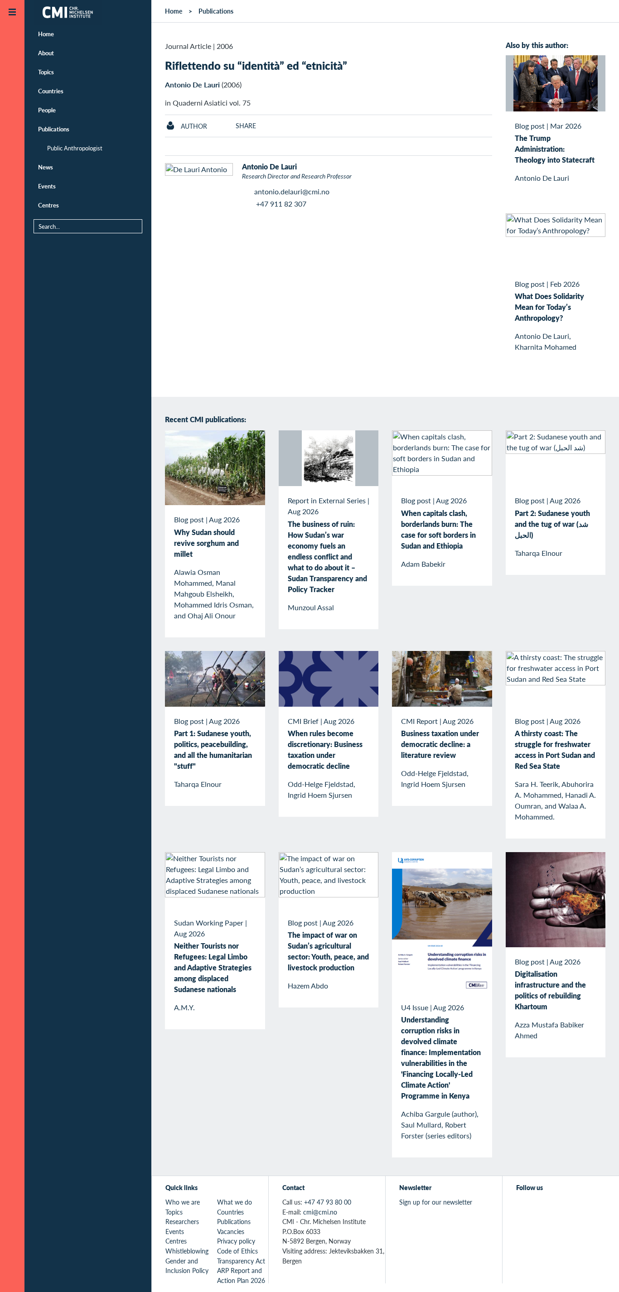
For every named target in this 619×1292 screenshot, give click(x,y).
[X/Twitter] (521, 1207)
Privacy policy (236, 1240)
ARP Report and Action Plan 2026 (241, 1275)
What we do (234, 1201)
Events (47, 186)
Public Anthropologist (74, 148)
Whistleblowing (186, 1250)
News (45, 167)
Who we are (182, 1201)
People (47, 110)
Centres (48, 205)
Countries (50, 91)
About (46, 52)
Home (46, 33)
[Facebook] (542, 1207)
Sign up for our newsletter (435, 1201)
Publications (53, 129)
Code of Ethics (237, 1250)
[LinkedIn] (584, 1207)
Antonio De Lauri (192, 84)
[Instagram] (563, 1207)
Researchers (182, 1221)
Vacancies (230, 1231)
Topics (46, 71)
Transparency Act (241, 1260)
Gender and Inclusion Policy (186, 1265)
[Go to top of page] (598, 1273)
